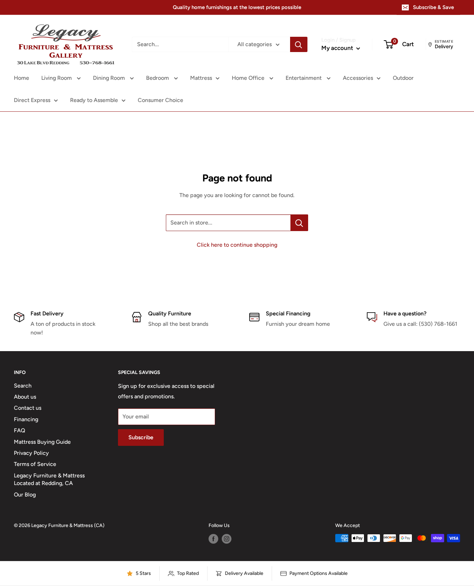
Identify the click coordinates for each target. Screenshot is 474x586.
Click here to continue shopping (237, 244)
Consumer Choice (160, 100)
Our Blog (25, 494)
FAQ (19, 430)
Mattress (201, 78)
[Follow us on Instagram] (226, 539)
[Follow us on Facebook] (213, 539)
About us (25, 396)
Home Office (249, 78)
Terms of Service (35, 464)
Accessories (358, 78)
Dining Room (109, 78)
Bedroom (158, 78)
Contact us (27, 408)
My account (338, 47)
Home (21, 78)
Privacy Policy (31, 453)
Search (23, 385)
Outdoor (403, 78)
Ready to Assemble (94, 100)
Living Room (57, 78)
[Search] (298, 44)
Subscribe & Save (433, 7)
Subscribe (140, 437)
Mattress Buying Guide (42, 442)
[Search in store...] (299, 222)
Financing (26, 419)
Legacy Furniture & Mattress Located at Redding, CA (49, 479)
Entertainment (304, 78)
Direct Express (32, 100)
